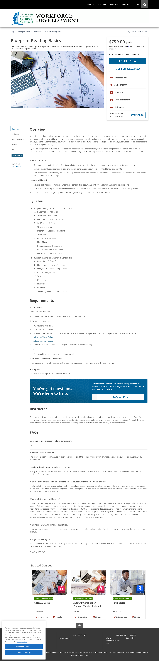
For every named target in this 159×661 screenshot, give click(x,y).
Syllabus (15, 134)
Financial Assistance (113, 640)
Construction (37, 32)
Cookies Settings (24, 653)
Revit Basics (119, 602)
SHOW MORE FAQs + (39, 552)
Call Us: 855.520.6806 (137, 31)
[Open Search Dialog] (144, 4)
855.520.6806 (17, 167)
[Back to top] (79, 634)
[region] (24, 640)
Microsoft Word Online (43, 337)
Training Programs (24, 32)
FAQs (14, 149)
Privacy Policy (83, 655)
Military (108, 638)
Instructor (16, 144)
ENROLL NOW (127, 61)
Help (107, 643)
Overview (15, 129)
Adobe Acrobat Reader (43, 341)
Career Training (64, 638)
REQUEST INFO (137, 115)
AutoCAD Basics (42, 602)
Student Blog (130, 638)
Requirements (18, 139)
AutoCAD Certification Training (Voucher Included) (87, 604)
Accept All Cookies (23, 647)
